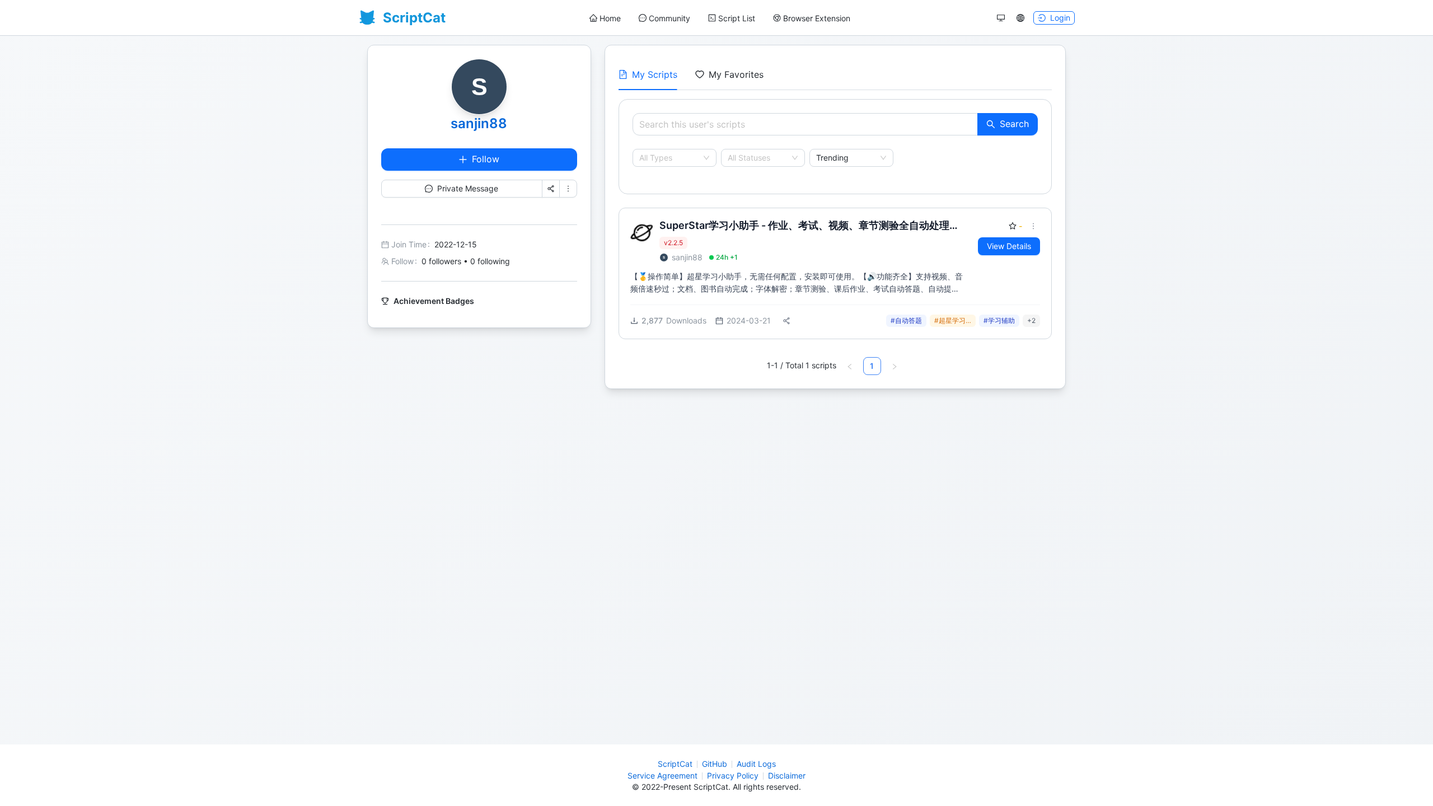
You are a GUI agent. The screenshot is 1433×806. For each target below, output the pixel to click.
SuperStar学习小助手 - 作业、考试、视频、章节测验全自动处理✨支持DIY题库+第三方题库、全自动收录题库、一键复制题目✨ (810, 225)
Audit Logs (756, 763)
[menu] (719, 18)
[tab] (648, 74)
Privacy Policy (732, 775)
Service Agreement (662, 775)
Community (669, 18)
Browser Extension (816, 18)
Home (610, 18)
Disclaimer (787, 775)
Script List (736, 18)
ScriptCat (675, 763)
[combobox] (669, 158)
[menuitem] (605, 18)
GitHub (714, 763)
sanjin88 (479, 123)
